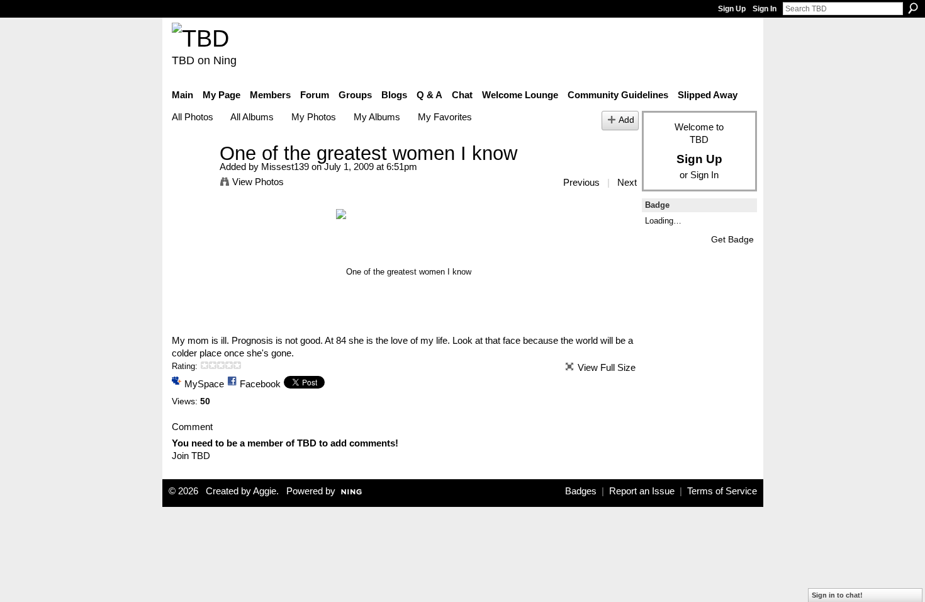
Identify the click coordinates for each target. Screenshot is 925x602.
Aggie (264, 491)
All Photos (192, 116)
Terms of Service (722, 491)
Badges (581, 491)
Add (626, 120)
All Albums (252, 116)
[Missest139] (192, 176)
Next (627, 182)
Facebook (260, 383)
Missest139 (285, 166)
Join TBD (191, 455)
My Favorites (445, 116)
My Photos (313, 116)
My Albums (377, 116)
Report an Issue (642, 491)
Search (913, 8)
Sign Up (732, 8)
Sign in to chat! (837, 595)
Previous (581, 182)
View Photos (258, 181)
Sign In (764, 8)
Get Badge (732, 239)
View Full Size (607, 367)
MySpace (204, 383)
